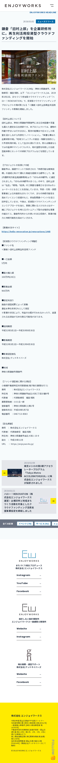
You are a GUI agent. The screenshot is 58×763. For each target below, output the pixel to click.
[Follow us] (53, 749)
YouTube (29, 583)
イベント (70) (25, 523)
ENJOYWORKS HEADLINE (43, 12)
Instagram (29, 575)
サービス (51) (42, 523)
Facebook (29, 591)
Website (29, 628)
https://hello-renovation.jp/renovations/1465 (26, 231)
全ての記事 (8, 523)
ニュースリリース (45, 21)
